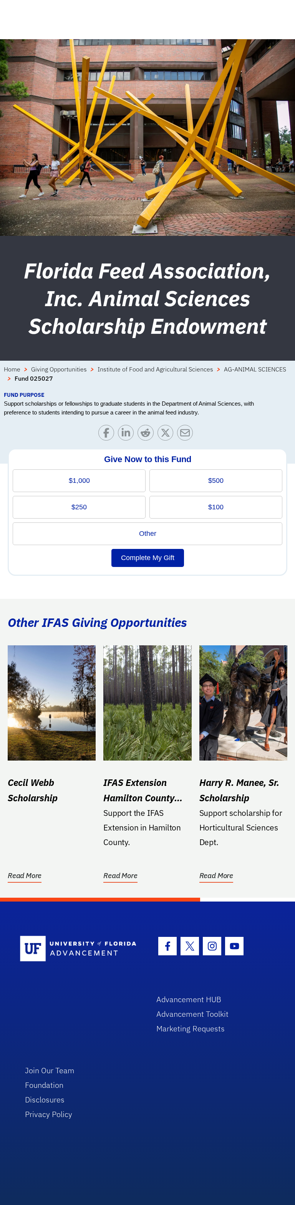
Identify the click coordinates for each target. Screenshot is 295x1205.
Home (12, 369)
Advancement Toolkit (192, 1014)
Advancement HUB (188, 999)
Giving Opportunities (59, 369)
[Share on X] (167, 434)
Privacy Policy (48, 1114)
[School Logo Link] (79, 949)
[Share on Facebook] (108, 434)
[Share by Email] (187, 434)
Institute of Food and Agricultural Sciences (155, 369)
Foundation (44, 1085)
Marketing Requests (190, 1028)
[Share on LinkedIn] (128, 434)
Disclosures (45, 1099)
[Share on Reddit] (147, 434)
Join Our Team (50, 1070)
